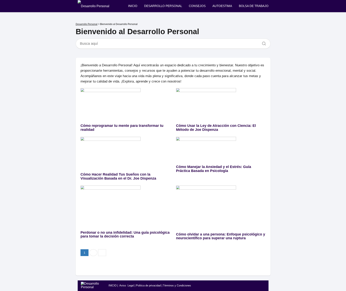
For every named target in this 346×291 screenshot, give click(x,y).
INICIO (132, 6)
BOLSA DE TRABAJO (254, 6)
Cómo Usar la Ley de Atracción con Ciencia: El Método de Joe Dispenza (216, 128)
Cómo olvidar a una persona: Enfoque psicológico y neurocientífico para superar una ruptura (220, 236)
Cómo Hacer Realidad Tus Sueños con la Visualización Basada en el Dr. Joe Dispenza (118, 176)
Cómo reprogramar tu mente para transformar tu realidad (121, 128)
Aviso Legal (126, 285)
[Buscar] (262, 43)
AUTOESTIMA (222, 6)
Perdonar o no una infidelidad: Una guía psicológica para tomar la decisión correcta (125, 234)
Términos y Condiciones (177, 285)
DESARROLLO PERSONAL (163, 6)
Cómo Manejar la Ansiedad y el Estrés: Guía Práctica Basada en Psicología (213, 169)
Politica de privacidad (148, 285)
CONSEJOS (197, 6)
